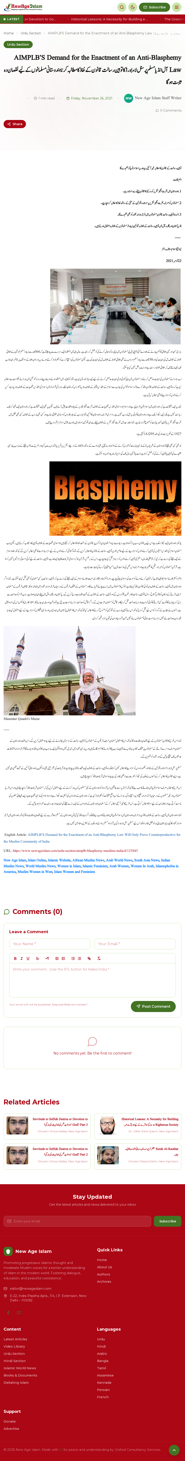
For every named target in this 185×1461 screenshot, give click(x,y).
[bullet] (79, 958)
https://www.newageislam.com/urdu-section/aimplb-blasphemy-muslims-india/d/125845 (75, 850)
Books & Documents (20, 1375)
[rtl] (47, 958)
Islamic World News (20, 1368)
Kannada (104, 1383)
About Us (104, 1267)
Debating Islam (16, 1383)
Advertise (11, 1429)
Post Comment (156, 1006)
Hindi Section (15, 1361)
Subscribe (167, 1221)
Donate (10, 1421)
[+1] (63, 958)
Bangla (102, 1361)
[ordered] (73, 958)
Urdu (101, 1339)
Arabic (102, 1354)
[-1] (57, 958)
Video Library (14, 1346)
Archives (104, 1282)
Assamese (105, 1375)
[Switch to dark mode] (132, 7)
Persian (103, 1390)
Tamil (101, 1368)
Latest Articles (15, 1339)
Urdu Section (31, 33)
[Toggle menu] (176, 7)
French (103, 1397)
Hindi (101, 1346)
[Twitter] (18, 1312)
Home (9, 33)
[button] (38, 958)
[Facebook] (8, 1312)
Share (17, 124)
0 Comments (170, 110)
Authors (103, 1274)
